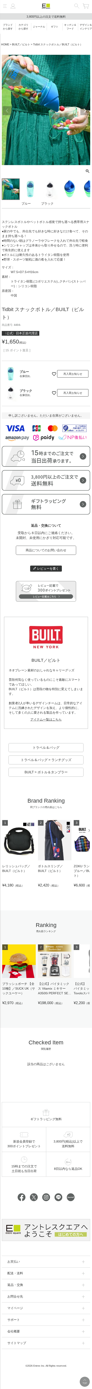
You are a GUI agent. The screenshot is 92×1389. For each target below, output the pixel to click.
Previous (7, 110)
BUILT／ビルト (21, 44)
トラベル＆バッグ (46, 747)
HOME (5, 44)
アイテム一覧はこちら (46, 719)
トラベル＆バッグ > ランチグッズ (46, 760)
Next (84, 110)
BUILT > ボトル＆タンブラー (46, 772)
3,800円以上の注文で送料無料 (46, 16)
